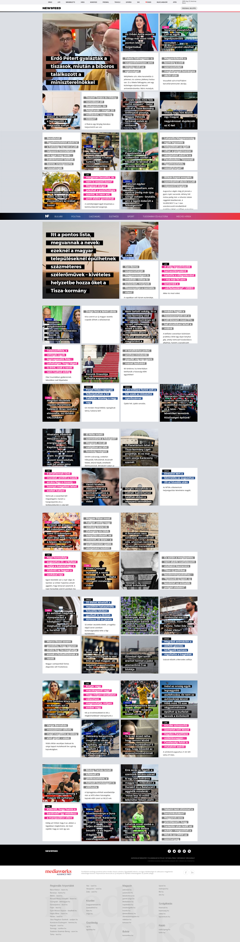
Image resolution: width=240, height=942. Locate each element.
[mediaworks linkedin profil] (192, 872)
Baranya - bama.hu (57, 893)
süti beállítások (171, 858)
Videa (82, 2)
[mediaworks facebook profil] (185, 872)
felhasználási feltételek (156, 858)
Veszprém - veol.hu (94, 889)
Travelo (117, 2)
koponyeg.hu (164, 911)
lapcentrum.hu (164, 917)
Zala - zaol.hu (91, 892)
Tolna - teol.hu (55, 934)
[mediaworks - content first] (58, 872)
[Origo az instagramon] (179, 851)
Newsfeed (93, 2)
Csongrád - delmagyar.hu (60, 902)
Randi (149, 2)
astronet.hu (127, 890)
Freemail (106, 2)
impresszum (181, 858)
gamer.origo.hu (128, 899)
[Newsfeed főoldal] (51, 851)
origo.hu (89, 914)
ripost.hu (162, 886)
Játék (175, 2)
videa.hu (162, 914)
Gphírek (129, 2)
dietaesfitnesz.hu (129, 913)
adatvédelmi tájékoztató (139, 858)
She (138, 2)
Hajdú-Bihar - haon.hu (59, 913)
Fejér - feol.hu (55, 908)
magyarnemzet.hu (93, 905)
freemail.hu (163, 908)
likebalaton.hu (128, 902)
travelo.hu (126, 911)
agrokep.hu (90, 929)
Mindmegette (70, 2)
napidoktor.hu (127, 905)
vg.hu (88, 926)
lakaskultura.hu (128, 896)
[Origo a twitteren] (174, 851)
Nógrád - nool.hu (56, 925)
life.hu (161, 892)
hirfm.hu (162, 932)
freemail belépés (189, 8)
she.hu (161, 895)
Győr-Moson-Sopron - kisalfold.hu (63, 911)
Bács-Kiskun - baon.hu (59, 890)
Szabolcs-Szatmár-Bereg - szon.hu (64, 931)
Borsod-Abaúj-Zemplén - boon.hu (63, 899)
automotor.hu (127, 893)
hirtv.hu (89, 911)
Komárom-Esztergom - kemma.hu (63, 922)
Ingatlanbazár (162, 2)
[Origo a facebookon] (169, 851)
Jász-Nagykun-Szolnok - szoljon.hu (64, 919)
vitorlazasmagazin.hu (130, 916)
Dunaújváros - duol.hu (59, 905)
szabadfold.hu (91, 908)
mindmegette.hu (128, 908)
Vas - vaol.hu (91, 886)
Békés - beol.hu (56, 896)
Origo (50, 2)
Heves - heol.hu (56, 916)
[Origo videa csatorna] (184, 851)
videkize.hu (126, 919)
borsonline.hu (127, 935)
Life (59, 2)
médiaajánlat (190, 858)
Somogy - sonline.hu (58, 928)
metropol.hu (163, 889)
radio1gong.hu (164, 929)
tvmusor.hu (126, 922)
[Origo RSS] (189, 851)
